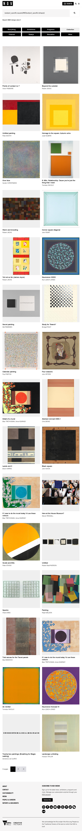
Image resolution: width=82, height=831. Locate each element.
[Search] (76, 3)
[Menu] (79, 3)
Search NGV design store (11, 20)
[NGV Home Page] (7, 3)
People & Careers (9, 800)
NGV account (46, 794)
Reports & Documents (10, 803)
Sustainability (7, 793)
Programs (50, 29)
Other (70, 34)
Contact (5, 790)
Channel (12, 34)
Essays (31, 34)
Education (50, 34)
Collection (70, 29)
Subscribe (47, 800)
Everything (12, 29)
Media (4, 796)
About (4, 786)
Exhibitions (31, 29)
